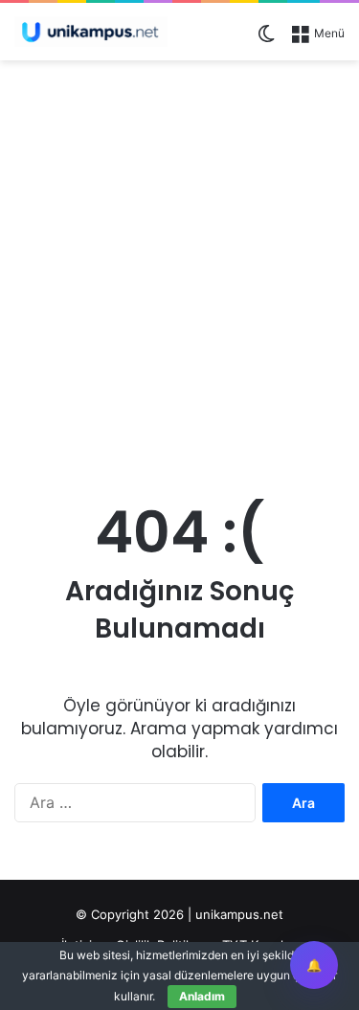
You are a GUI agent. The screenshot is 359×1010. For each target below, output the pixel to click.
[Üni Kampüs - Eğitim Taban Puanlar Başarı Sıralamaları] (91, 31)
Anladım (202, 996)
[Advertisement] (179, 258)
